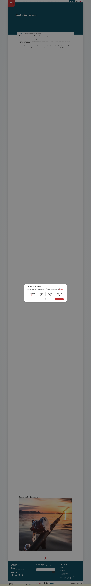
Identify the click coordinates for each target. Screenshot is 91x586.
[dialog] (45, 293)
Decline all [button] (49, 299)
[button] (30, 299)
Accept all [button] (59, 299)
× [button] (64, 285)
